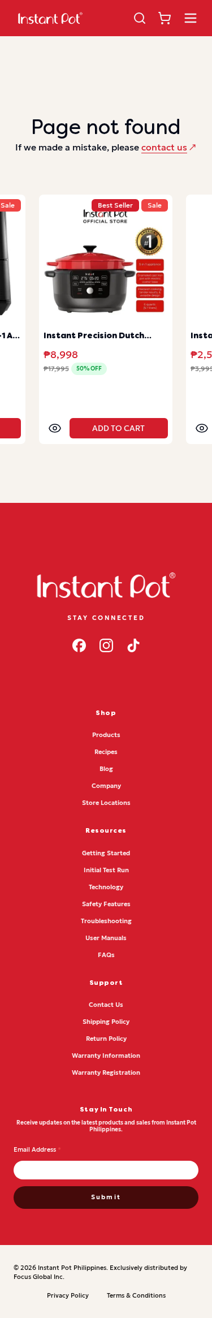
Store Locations (106, 803)
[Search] (139, 18)
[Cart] (164, 18)
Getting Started (106, 853)
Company (106, 786)
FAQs (106, 955)
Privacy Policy (68, 1295)
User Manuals (106, 938)
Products (106, 735)
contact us (164, 147)
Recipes (106, 752)
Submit (106, 1197)
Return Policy (106, 1039)
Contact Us (106, 1005)
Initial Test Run (106, 870)
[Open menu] (190, 18)
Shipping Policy (106, 1022)
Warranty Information (106, 1055)
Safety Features (106, 904)
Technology (106, 887)
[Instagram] (106, 645)
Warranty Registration (106, 1072)
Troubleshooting (106, 921)
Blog (106, 769)
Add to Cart (118, 428)
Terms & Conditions (136, 1295)
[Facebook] (79, 645)
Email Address (37, 1149)
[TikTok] (133, 645)
